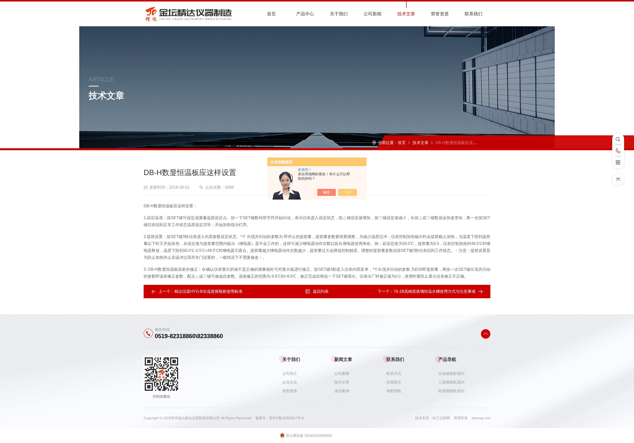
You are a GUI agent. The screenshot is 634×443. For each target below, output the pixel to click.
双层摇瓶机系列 (451, 391)
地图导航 (393, 391)
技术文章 (406, 13)
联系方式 (393, 373)
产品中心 (305, 13)
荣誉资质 (440, 13)
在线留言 (393, 382)
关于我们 (339, 13)
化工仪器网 (443, 418)
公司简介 (289, 373)
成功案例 (341, 391)
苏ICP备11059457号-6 (286, 418)
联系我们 (473, 13)
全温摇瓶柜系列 (451, 373)
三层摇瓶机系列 (451, 382)
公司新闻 (372, 13)
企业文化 (289, 382)
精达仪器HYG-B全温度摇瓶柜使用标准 (208, 291)
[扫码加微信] (618, 163)
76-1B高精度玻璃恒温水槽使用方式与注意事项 (435, 291)
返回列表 (321, 291)
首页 (271, 13)
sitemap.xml (481, 418)
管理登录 (461, 418)
